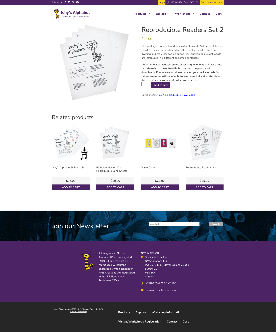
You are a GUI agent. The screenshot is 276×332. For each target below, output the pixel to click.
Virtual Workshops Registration (139, 322)
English (159, 95)
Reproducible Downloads (180, 95)
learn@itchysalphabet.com (160, 290)
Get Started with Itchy (212, 2)
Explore (161, 14)
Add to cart (161, 85)
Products (140, 14)
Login (162, 2)
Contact (205, 14)
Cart (218, 14)
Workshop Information (167, 312)
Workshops (183, 14)
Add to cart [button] (71, 187)
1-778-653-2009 (178, 2)
